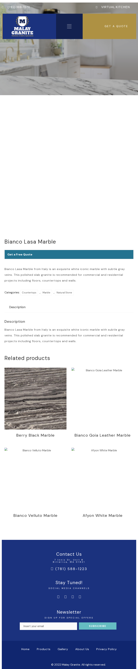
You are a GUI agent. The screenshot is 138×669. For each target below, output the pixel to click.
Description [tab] (17, 307)
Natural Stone (64, 292)
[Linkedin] (72, 596)
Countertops (29, 292)
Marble (46, 292)
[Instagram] (65, 596)
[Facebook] (58, 596)
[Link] (79, 596)
